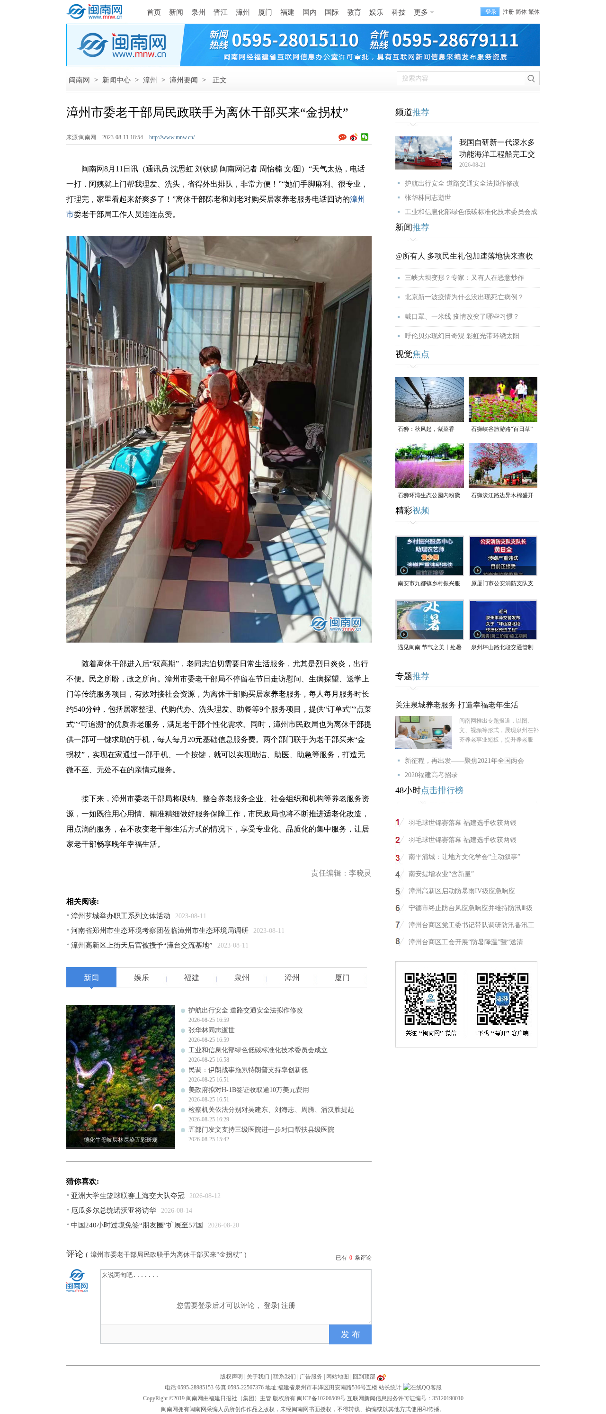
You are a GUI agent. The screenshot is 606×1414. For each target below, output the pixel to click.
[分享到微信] (365, 137)
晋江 (221, 12)
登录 (271, 1305)
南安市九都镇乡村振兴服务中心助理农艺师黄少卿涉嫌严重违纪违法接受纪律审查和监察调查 (429, 584)
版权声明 (231, 1376)
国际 (332, 12)
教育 (354, 12)
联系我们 (284, 1376)
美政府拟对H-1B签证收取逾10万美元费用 (248, 1089)
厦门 (265, 12)
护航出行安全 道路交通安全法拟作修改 (245, 1010)
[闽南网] (97, 12)
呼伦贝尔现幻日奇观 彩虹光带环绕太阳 (462, 336)
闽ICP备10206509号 (321, 1398)
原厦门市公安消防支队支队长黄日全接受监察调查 (502, 584)
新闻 (176, 12)
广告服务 (311, 1376)
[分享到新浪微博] (354, 137)
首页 (154, 12)
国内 (310, 12)
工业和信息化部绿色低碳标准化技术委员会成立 (258, 1050)
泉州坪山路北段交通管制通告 (502, 648)
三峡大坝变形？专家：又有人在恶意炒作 (464, 277)
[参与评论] (344, 137)
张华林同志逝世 (211, 1030)
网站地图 (337, 1376)
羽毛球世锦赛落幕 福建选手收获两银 (463, 822)
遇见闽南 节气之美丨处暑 (430, 647)
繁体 (534, 12)
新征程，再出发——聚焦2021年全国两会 (464, 760)
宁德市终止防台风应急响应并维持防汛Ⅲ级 (471, 908)
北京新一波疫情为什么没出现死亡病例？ (464, 297)
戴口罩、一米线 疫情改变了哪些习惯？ (462, 316)
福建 (287, 12)
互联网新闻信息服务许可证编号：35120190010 (405, 1398)
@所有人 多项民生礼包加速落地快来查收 (464, 256)
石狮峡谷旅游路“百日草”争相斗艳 (502, 430)
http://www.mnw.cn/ (172, 137)
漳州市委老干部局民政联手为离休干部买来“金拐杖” (166, 1254)
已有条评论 (354, 1257)
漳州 (243, 12)
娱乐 (376, 12)
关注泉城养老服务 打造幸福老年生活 (456, 705)
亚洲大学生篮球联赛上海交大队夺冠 (128, 1195)
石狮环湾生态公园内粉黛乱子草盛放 (429, 496)
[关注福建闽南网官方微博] (381, 1376)
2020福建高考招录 (431, 775)
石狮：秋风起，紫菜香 (426, 429)
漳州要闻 (183, 80)
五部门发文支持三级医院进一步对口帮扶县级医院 (261, 1129)
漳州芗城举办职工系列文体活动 (120, 916)
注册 (508, 12)
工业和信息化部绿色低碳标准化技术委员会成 (471, 211)
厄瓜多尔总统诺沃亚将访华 (113, 1210)
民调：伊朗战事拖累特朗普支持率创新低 (248, 1070)
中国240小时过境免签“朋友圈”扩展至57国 (137, 1225)
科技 (399, 12)
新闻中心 (116, 80)
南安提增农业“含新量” (441, 873)
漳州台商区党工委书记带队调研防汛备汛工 (472, 925)
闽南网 (79, 80)
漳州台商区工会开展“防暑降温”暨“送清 (466, 942)
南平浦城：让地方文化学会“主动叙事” (464, 856)
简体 (521, 12)
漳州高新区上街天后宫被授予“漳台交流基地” (142, 945)
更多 (421, 12)
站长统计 (390, 1387)
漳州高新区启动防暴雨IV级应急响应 (462, 891)
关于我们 (258, 1376)
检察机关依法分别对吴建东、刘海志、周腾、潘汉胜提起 (271, 1109)
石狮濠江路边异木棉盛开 (502, 495)
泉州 (198, 12)
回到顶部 (364, 1376)
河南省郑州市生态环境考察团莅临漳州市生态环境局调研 (160, 930)
